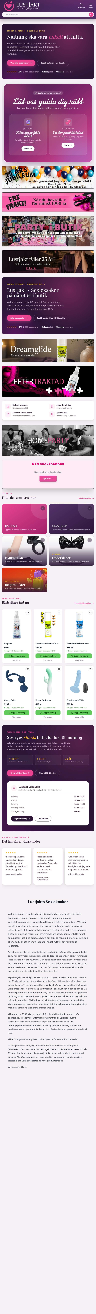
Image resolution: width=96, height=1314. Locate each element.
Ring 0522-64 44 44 (47, 773)
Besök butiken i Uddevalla (53, 63)
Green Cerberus (43, 700)
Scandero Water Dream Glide (79, 643)
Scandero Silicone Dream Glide (48, 643)
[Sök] (91, 14)
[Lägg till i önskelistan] (28, 612)
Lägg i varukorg (18, 656)
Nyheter (46, 478)
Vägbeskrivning (21, 818)
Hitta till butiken (18, 773)
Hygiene (8, 643)
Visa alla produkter (19, 63)
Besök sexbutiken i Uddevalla (51, 318)
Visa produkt (16, 660)
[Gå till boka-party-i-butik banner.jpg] (48, 231)
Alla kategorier (17, 318)
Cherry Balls (10, 700)
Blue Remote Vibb (75, 700)
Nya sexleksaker (48, 463)
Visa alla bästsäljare (82, 603)
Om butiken (43, 818)
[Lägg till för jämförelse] (28, 617)
